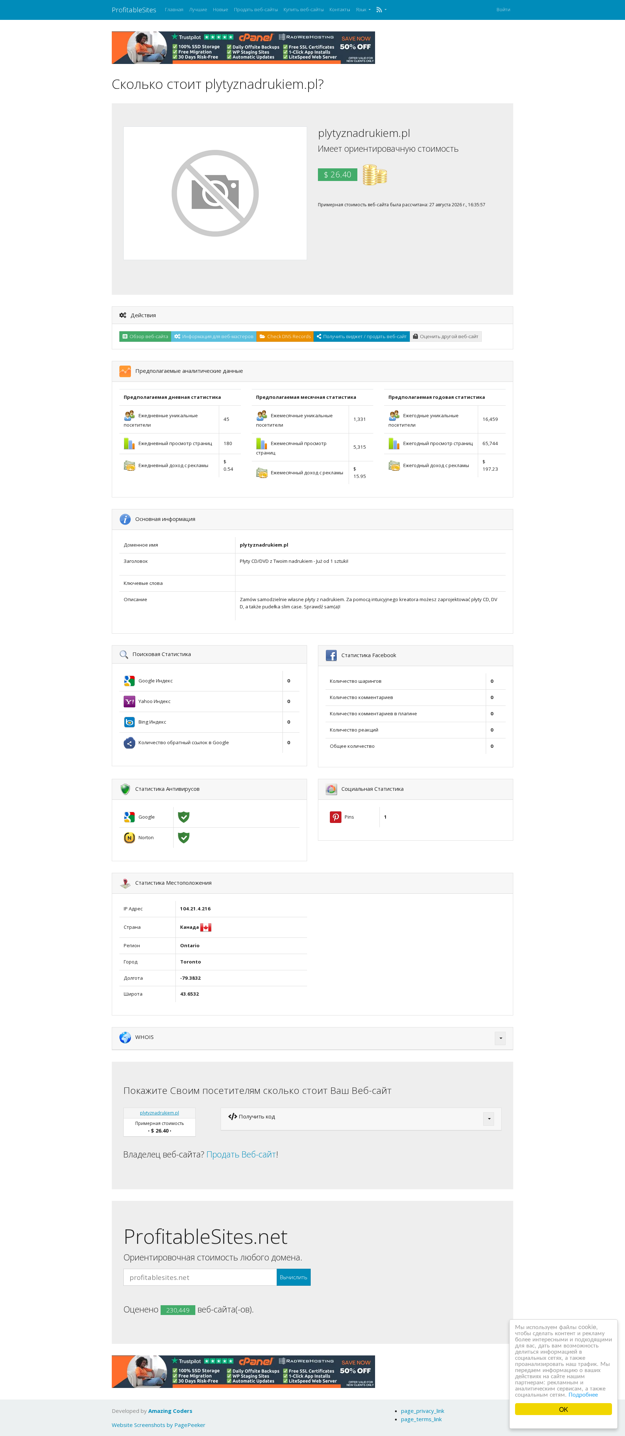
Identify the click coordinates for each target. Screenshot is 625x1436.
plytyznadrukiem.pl (159, 1113)
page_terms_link (421, 1419)
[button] (381, 9)
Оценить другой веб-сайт (448, 336)
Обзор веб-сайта (147, 336)
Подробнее (583, 1393)
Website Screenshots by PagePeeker (158, 1424)
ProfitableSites (134, 9)
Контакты (339, 9)
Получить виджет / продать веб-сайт (364, 336)
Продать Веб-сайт (241, 1154)
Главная (174, 9)
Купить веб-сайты (304, 9)
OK (563, 1409)
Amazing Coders (170, 1410)
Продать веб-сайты (256, 9)
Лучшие (198, 9)
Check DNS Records (288, 336)
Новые (220, 9)
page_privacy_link (422, 1410)
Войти (503, 9)
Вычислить (293, 1277)
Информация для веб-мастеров (217, 336)
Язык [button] (361, 9)
